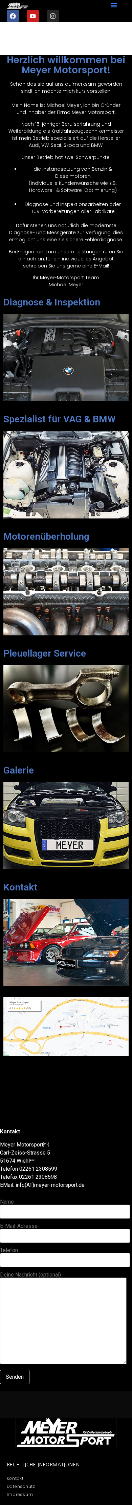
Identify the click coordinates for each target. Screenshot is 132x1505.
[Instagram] (53, 16)
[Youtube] (33, 16)
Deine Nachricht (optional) (30, 1275)
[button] (114, 5)
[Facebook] (13, 16)
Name (7, 1202)
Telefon (9, 1250)
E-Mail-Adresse (19, 1226)
